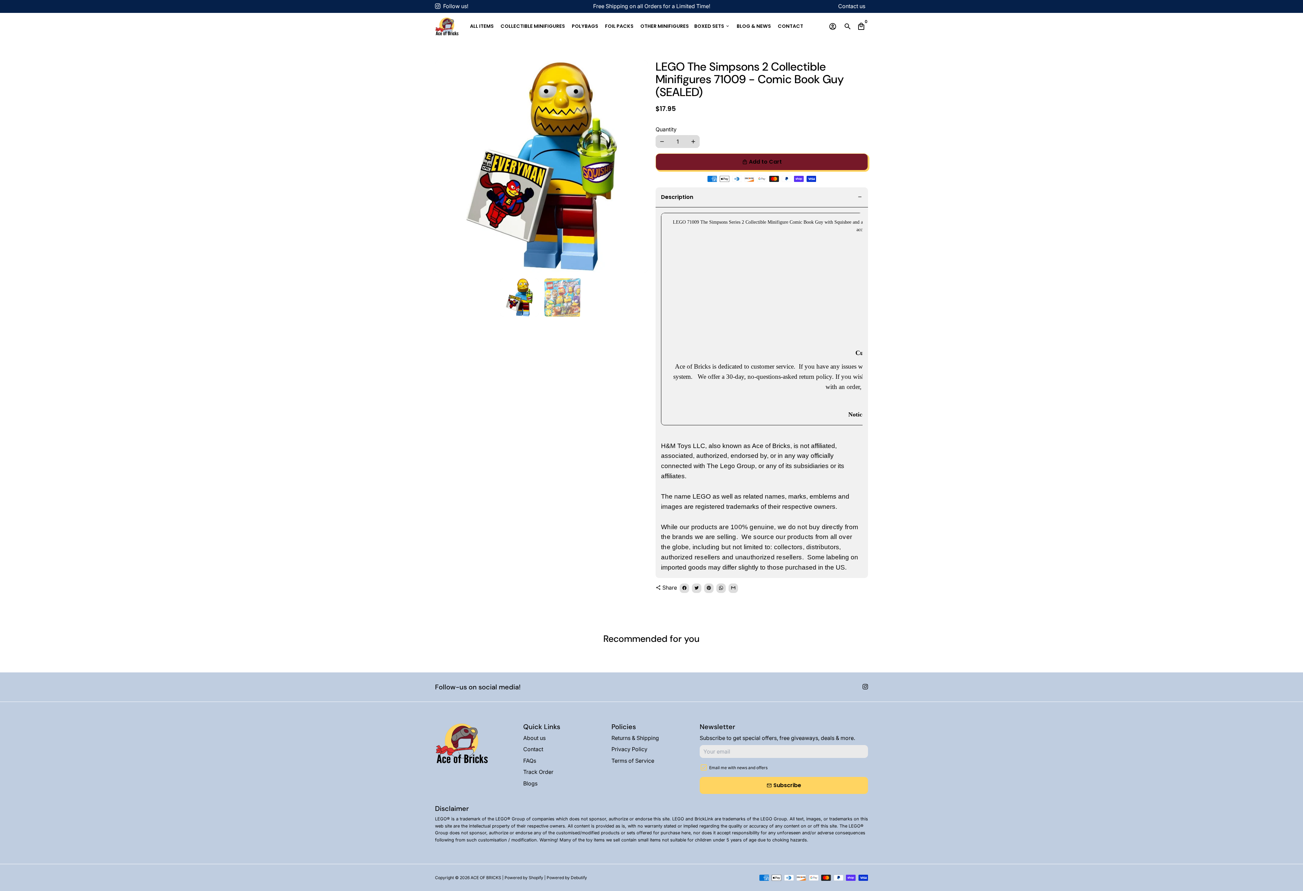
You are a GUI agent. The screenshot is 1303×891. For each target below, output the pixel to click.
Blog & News (754, 26)
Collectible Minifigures (533, 26)
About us (534, 738)
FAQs (529, 760)
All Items (482, 26)
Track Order (538, 771)
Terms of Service (632, 760)
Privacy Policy (629, 749)
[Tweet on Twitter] (696, 588)
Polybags (585, 26)
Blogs (530, 783)
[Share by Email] (733, 588)
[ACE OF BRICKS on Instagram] (437, 6)
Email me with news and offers (738, 767)
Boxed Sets (712, 26)
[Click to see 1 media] (519, 297)
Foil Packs (619, 26)
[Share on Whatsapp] (721, 588)
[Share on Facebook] (684, 588)
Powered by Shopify (524, 877)
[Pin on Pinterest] (709, 588)
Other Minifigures (664, 26)
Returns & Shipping (635, 738)
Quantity (666, 129)
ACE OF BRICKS (486, 877)
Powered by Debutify (567, 877)
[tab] (762, 197)
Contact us (851, 6)
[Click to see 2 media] (563, 297)
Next (638, 166)
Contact (790, 26)
